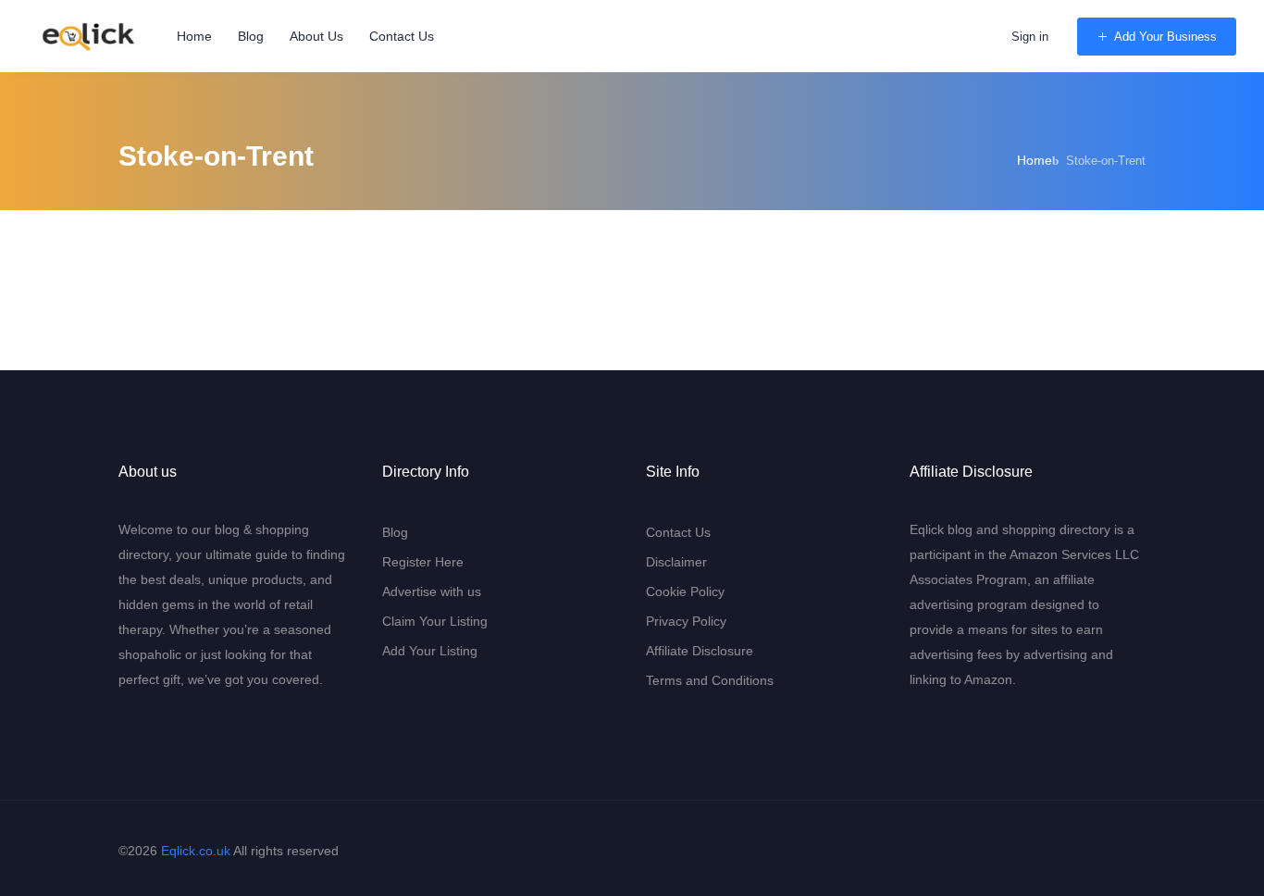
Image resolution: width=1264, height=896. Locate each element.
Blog (251, 36)
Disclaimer (676, 561)
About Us (316, 36)
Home (194, 36)
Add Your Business (1165, 37)
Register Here (423, 561)
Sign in (1029, 37)
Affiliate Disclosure (699, 650)
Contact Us (401, 36)
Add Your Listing (429, 650)
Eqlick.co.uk (195, 850)
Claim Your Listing (435, 621)
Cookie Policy (685, 591)
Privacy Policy (686, 621)
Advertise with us (431, 591)
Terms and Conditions (710, 680)
